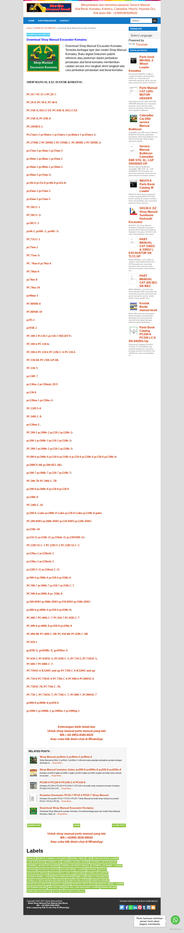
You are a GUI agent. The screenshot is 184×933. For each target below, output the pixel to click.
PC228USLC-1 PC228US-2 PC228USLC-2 (53, 545)
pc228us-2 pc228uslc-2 (40, 553)
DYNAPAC (92, 869)
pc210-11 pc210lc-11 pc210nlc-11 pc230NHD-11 (55, 537)
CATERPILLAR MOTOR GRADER (42, 865)
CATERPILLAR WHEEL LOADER (106, 865)
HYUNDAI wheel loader (40, 876)
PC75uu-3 (33, 255)
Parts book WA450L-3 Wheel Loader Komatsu (141, 63)
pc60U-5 (53, 231)
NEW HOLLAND (55, 887)
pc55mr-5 (45, 199)
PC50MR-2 (93, 142)
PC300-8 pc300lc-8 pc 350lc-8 (44, 593)
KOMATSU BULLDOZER (77, 880)
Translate (142, 44)
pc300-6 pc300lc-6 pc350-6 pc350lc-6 (49, 577)
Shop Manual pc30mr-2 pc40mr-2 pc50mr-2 (66, 756)
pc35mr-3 (57, 150)
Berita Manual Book (53, 901)
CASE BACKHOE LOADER (105, 858)
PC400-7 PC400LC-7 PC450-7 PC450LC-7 (53, 617)
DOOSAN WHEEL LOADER (73, 869)
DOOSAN (31, 869)
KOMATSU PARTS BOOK (83, 884)
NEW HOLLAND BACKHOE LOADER (82, 887)
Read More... (58, 763)
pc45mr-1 (57, 158)
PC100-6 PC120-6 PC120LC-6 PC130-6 (63, 782)
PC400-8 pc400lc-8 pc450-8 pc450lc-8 (49, 625)
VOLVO (55, 891)
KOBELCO (79, 876)
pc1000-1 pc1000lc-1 (39, 710)
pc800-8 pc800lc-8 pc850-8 (43, 702)
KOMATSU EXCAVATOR (38, 34)
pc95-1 (31, 319)
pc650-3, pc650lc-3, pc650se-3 (47, 650)
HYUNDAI (80, 873)
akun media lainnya (149, 901)
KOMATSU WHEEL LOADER (110, 884)
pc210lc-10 (33, 529)
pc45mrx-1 (88, 134)
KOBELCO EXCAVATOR (97, 876)
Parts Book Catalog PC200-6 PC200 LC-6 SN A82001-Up (142, 334)
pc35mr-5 (44, 174)
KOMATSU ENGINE (100, 880)
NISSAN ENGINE (108, 887)
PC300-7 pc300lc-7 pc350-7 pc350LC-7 (50, 585)
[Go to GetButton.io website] (175, 929)
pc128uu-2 (33, 424)
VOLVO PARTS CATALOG (73, 891)
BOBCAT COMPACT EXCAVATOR (52, 858)
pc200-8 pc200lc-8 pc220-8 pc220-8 (48, 488)
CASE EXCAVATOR (36, 862)
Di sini (135, 901)
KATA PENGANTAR (47, 21)
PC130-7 (32, 368)
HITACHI (102, 869)
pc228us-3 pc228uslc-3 (40, 561)
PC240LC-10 (35, 504)
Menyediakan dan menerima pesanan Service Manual (115, 4)
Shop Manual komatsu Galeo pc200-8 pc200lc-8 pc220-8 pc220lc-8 (80, 769)
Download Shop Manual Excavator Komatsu (67, 807)
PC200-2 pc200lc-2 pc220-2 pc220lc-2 (49, 432)
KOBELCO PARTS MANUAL (40, 880)
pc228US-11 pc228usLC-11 (43, 569)
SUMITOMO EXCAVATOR (38, 891)
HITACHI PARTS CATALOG (61, 873)
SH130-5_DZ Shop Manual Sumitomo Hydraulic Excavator (143, 215)
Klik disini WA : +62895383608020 (115, 13)
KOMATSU (60, 880)
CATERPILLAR (53, 862)
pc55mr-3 (44, 190)
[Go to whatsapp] (175, 919)
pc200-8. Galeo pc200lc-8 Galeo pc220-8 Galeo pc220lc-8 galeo (64, 513)
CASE (89, 858)
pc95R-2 (32, 327)
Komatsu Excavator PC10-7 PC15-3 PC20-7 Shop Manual (74, 795)
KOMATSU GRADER (60, 884)
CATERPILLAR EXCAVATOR (103, 862)
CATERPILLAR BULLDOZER (75, 862)
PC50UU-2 (33, 215)
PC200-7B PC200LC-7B (42, 480)
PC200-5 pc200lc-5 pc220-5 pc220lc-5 (49, 448)
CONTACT (64, 21)
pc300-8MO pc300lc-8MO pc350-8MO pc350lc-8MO (58, 601)
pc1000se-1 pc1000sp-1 (66, 710)
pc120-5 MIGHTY (59, 335)
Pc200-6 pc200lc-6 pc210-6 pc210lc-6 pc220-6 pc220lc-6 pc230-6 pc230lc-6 (71, 456)
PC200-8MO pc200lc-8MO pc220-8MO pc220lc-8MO (59, 521)
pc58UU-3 (33, 223)
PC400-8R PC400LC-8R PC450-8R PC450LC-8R (57, 633)
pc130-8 (31, 392)
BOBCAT (31, 858)
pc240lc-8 (32, 497)
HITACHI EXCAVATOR (37, 873)
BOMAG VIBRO (77, 858)
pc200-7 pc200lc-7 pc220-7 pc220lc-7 (49, 472)
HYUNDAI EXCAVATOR (97, 873)
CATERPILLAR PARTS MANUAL (75, 865)
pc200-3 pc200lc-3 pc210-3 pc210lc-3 (49, 440)
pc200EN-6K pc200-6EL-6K (44, 464)
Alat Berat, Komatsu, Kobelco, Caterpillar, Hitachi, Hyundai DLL (115, 8)
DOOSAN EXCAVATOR (48, 869)
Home (31, 21)
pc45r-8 (60, 182)
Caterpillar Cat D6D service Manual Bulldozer (141, 122)
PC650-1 (32, 641)
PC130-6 (70, 352)
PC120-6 (43, 343)
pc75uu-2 (33, 247)
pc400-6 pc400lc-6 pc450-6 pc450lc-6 (49, 609)
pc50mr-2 (57, 166)
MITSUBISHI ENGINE (37, 887)
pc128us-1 (46, 400)
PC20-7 (51, 94)
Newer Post (34, 825)
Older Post (118, 825)
